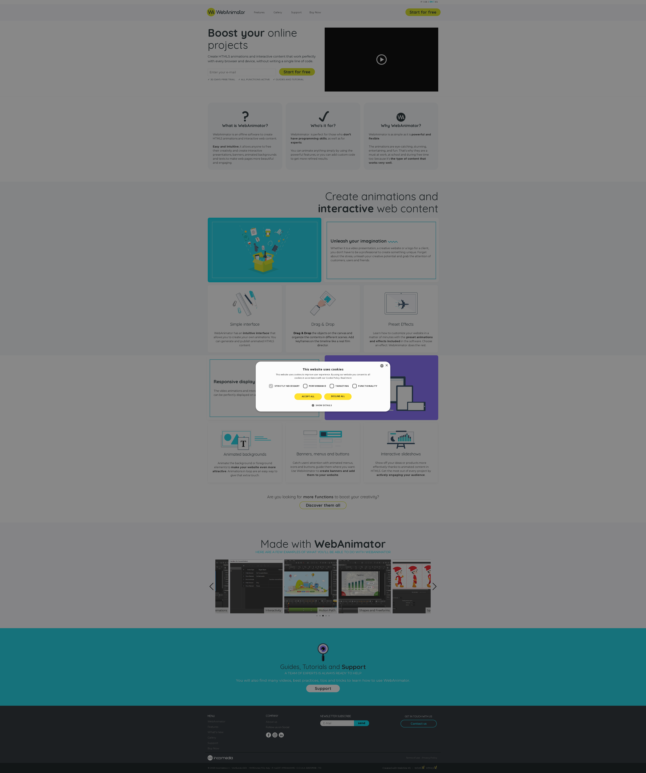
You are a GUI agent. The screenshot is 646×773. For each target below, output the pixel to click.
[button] (323, 405)
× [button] (386, 365)
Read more (346, 377)
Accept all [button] (308, 396)
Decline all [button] (338, 396)
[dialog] (323, 386)
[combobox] (382, 365)
